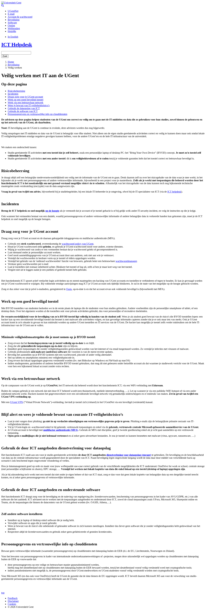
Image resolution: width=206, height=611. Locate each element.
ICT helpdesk (174, 191)
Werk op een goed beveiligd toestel (25, 99)
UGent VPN (16, 402)
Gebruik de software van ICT (23, 111)
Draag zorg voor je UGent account (25, 96)
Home (11, 61)
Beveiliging (13, 64)
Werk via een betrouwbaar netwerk (25, 102)
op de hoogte (52, 210)
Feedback (13, 598)
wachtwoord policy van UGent (77, 243)
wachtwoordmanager (126, 261)
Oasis (69, 289)
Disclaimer (13, 601)
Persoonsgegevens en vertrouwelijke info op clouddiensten (37, 114)
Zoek (5, 56)
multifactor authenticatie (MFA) (60, 430)
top (3, 592)
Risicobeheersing (16, 91)
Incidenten (13, 93)
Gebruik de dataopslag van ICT (24, 108)
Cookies (12, 604)
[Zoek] (2, 5)
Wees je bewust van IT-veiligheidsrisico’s (29, 105)
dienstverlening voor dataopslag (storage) (128, 455)
